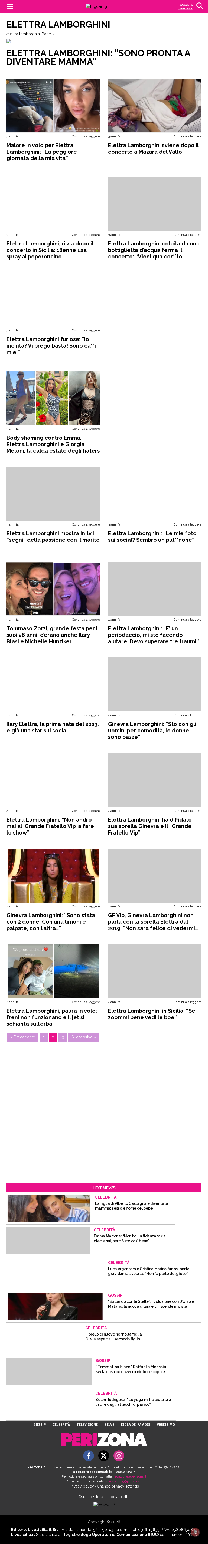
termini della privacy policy (107, 775)
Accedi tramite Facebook (107, 811)
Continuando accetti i (87, 775)
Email (42, 753)
